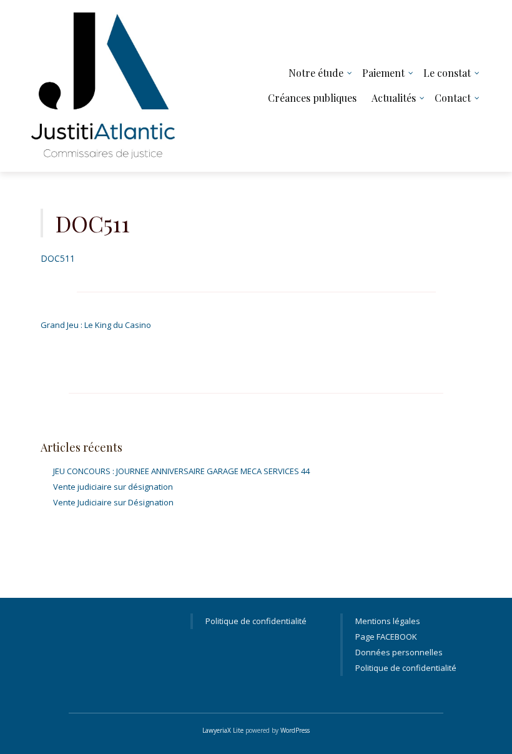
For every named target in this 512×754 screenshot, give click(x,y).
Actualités (394, 97)
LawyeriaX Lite (223, 730)
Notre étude (315, 72)
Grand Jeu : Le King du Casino (96, 324)
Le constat (447, 72)
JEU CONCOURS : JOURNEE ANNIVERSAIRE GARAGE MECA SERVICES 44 (181, 471)
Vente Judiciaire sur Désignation (113, 502)
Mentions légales (387, 621)
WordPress (295, 730)
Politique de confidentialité (256, 621)
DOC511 (58, 258)
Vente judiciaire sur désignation (113, 486)
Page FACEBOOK (386, 636)
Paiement (383, 72)
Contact (453, 97)
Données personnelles (399, 652)
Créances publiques (312, 97)
